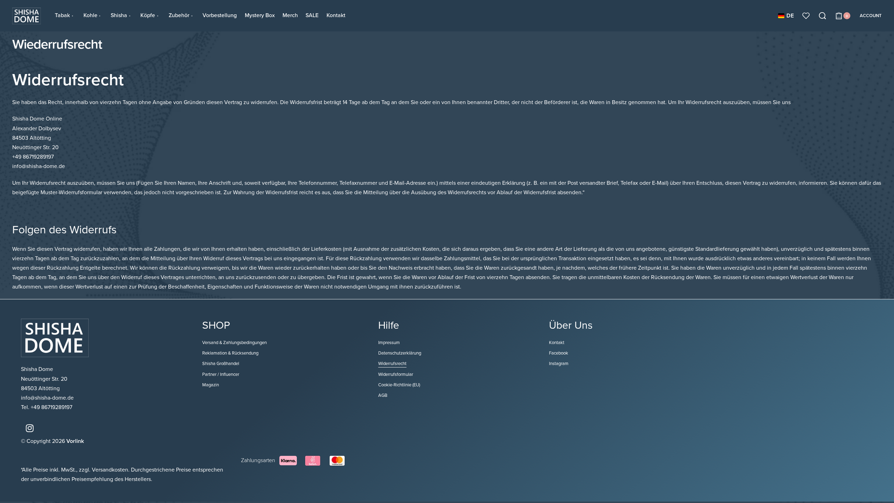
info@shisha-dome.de (48, 397)
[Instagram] (29, 428)
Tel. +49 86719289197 (46, 407)
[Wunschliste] (806, 16)
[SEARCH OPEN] (822, 16)
